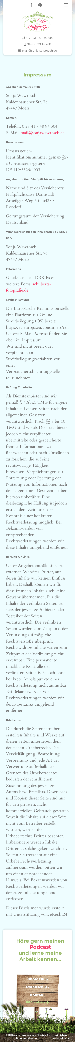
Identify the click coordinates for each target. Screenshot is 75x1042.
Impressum (37, 979)
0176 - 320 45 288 (39, 44)
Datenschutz (37, 987)
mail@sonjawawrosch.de (39, 50)
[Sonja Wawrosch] (37, 20)
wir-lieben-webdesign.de (61, 1037)
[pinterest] (40, 5)
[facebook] (31, 5)
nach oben (35, 1002)
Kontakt (37, 995)
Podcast (40, 947)
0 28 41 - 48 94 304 (39, 38)
